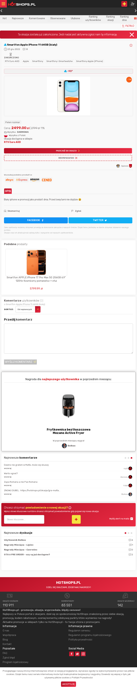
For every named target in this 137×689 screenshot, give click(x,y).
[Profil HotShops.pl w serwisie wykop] (77, 654)
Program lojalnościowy (15, 662)
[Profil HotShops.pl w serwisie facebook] (71, 654)
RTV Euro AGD (12, 61)
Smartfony (37, 61)
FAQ (5, 653)
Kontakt (7, 644)
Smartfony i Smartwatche (59, 61)
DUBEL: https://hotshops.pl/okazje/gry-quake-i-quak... (32, 490)
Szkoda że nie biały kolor (17, 465)
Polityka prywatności (80, 639)
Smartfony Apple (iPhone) (89, 61)
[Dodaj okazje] (124, 4)
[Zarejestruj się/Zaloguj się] (133, 4)
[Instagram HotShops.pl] (83, 654)
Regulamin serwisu (79, 630)
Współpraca (9, 635)
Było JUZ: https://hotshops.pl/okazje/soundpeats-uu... (32, 473)
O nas (6, 630)
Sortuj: (9, 309)
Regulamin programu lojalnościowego (89, 635)
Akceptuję (68, 684)
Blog (5, 639)
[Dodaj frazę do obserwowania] (76, 519)
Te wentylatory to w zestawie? (19, 482)
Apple (26, 61)
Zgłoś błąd (9, 657)
